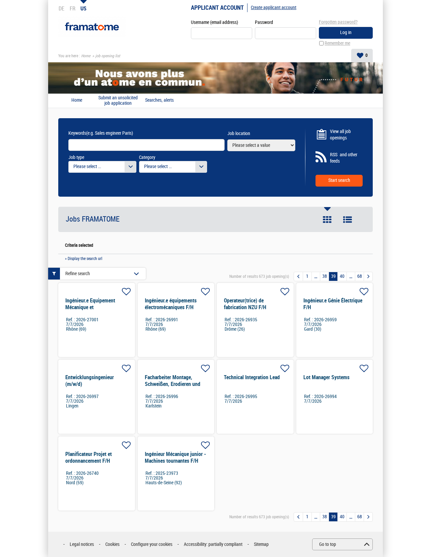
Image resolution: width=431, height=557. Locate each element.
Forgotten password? (338, 22)
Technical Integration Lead (252, 377)
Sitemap (261, 544)
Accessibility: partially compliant (213, 544)
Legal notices (82, 544)
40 (342, 276)
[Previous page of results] (298, 276)
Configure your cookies (151, 544)
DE (61, 8)
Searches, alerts (159, 100)
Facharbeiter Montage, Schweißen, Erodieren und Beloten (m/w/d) (172, 384)
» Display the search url (83, 258)
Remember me (337, 43)
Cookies (112, 544)
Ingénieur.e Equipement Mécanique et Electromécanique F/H (90, 307)
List (347, 219)
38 (324, 276)
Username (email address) (214, 22)
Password (264, 22)
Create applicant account (273, 7)
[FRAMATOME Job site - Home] (92, 27)
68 (359, 276)
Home (85, 56)
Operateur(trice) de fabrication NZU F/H (245, 303)
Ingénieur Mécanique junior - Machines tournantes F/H (175, 457)
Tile (327, 219)
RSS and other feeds (343, 158)
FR (72, 8)
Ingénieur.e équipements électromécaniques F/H (171, 303)
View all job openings (340, 135)
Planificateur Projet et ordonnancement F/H (88, 457)
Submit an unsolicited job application (118, 100)
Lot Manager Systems (326, 377)
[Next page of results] (368, 276)
